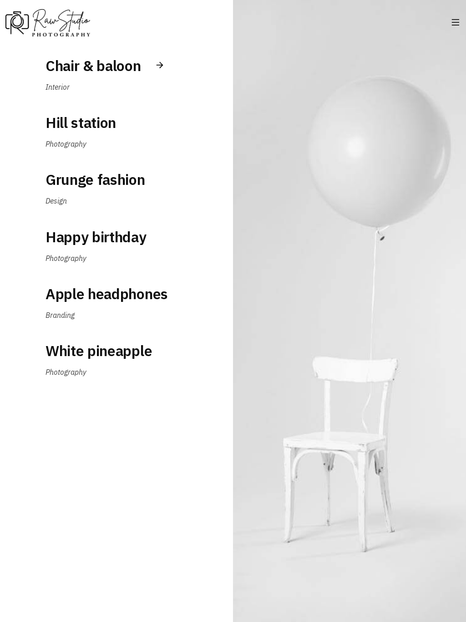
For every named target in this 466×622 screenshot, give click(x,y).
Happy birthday (96, 236)
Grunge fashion (95, 179)
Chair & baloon (93, 65)
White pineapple (99, 350)
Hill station (81, 122)
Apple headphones (107, 293)
